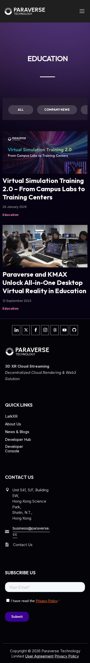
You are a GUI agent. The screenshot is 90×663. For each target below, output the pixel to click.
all (21, 109)
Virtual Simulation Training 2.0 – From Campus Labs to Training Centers (43, 189)
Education (10, 215)
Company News (57, 109)
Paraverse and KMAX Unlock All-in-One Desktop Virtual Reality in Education (44, 282)
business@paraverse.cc (31, 531)
